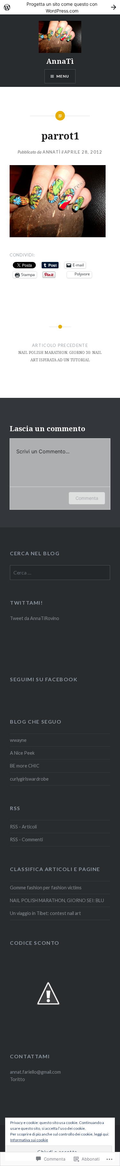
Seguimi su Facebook (43, 679)
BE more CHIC (24, 765)
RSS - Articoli (23, 826)
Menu (62, 76)
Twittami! (26, 603)
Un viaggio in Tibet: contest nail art (45, 913)
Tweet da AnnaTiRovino (34, 618)
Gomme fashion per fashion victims (46, 887)
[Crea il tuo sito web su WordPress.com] (60, 7)
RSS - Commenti (26, 839)
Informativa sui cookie (29, 1139)
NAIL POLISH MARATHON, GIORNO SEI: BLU (57, 900)
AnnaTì (60, 61)
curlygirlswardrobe (29, 779)
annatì (51, 152)
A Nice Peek (22, 753)
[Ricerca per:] (60, 572)
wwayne (18, 740)
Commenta (87, 498)
